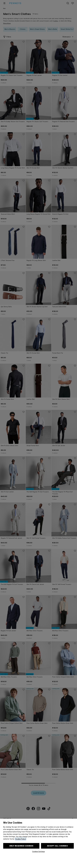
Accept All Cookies (57, 846)
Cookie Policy (21, 839)
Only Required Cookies (21, 846)
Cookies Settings (38, 852)
